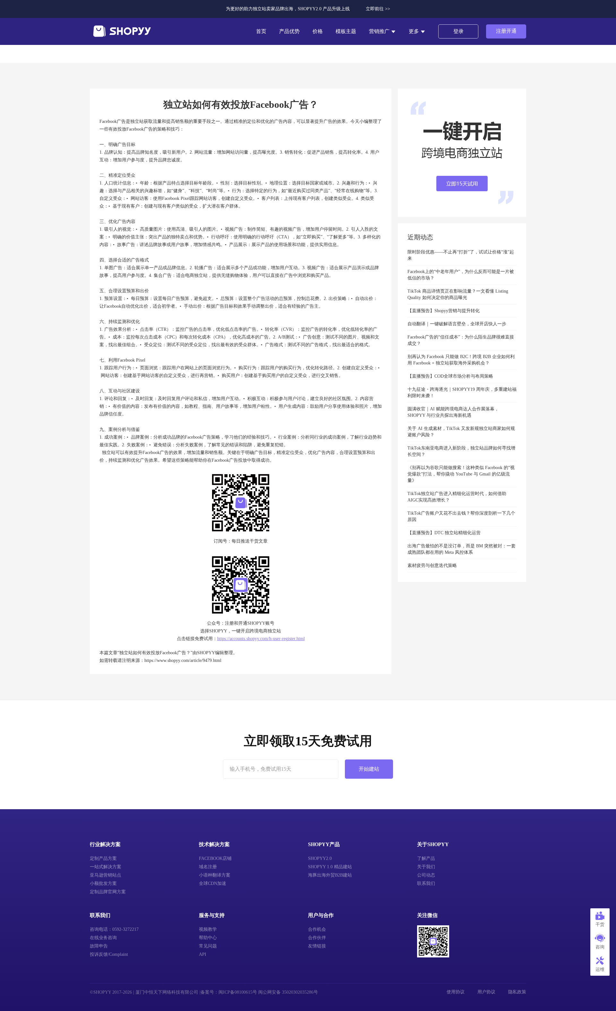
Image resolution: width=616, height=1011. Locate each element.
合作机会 (317, 929)
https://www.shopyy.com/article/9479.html (182, 660)
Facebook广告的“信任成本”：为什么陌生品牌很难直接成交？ (460, 340)
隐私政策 (517, 992)
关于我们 (426, 866)
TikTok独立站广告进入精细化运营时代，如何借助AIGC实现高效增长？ (456, 496)
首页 (261, 31)
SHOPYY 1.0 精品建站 (330, 866)
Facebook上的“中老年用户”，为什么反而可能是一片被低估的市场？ (460, 274)
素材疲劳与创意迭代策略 (432, 565)
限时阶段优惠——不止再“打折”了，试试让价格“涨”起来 (460, 255)
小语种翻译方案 (214, 875)
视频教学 (208, 929)
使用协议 (456, 992)
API (202, 954)
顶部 (599, 995)
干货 (599, 924)
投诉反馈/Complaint (109, 954)
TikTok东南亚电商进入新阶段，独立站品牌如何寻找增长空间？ (461, 451)
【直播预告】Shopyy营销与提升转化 (443, 310)
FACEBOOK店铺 (215, 858)
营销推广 (380, 31)
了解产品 (426, 858)
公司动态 (426, 875)
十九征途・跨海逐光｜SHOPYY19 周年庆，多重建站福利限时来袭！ (462, 392)
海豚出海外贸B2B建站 (330, 875)
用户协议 (486, 992)
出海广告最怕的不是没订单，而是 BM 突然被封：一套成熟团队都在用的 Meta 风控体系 (461, 549)
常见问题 (208, 946)
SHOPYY (206, 652)
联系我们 (426, 883)
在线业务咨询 (103, 937)
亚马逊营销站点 (105, 875)
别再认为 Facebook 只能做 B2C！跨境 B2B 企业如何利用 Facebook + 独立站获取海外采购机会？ (461, 359)
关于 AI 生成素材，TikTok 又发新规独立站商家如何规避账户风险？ (461, 431)
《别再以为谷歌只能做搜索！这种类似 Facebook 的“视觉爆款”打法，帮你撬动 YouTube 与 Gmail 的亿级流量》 (461, 474)
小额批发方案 (103, 883)
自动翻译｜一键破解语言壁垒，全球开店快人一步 (456, 323)
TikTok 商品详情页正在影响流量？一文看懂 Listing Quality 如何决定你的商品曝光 (457, 294)
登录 (458, 31)
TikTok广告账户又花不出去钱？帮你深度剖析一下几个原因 (461, 516)
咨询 (599, 947)
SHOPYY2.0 (320, 858)
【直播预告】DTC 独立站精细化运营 (444, 532)
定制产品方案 (103, 858)
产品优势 (289, 31)
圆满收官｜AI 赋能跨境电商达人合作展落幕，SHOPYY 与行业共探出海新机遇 (453, 412)
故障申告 (99, 946)
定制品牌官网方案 (108, 891)
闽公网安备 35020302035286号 (288, 992)
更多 (414, 31)
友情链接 (317, 946)
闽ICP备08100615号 (237, 992)
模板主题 (346, 31)
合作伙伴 (317, 937)
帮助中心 (208, 937)
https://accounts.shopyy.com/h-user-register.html (261, 638)
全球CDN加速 (212, 883)
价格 (317, 31)
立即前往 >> (378, 8)
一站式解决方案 (105, 866)
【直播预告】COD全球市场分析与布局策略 (450, 376)
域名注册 (208, 866)
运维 (599, 969)
